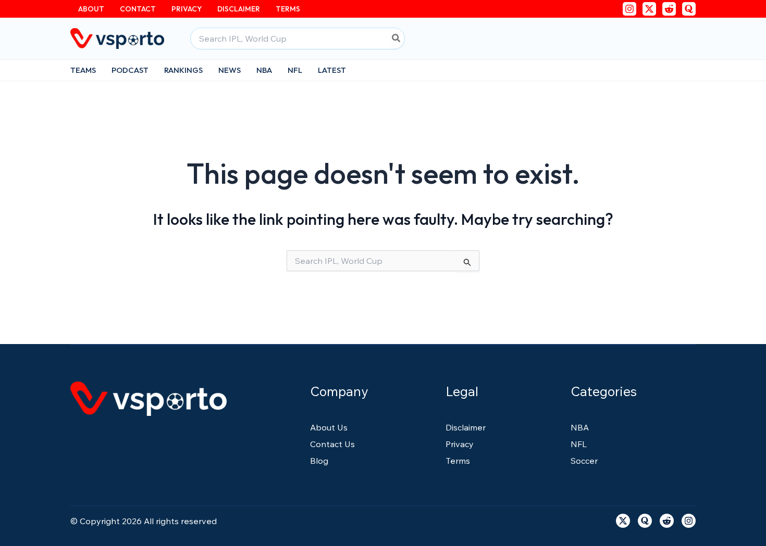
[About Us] (329, 427)
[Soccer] (584, 460)
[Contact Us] (332, 444)
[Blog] (319, 460)
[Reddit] (669, 9)
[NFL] (579, 444)
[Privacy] (460, 444)
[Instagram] (629, 9)
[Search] (396, 38)
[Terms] (458, 460)
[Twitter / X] (649, 9)
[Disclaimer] (466, 427)
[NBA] (580, 427)
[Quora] (689, 9)
